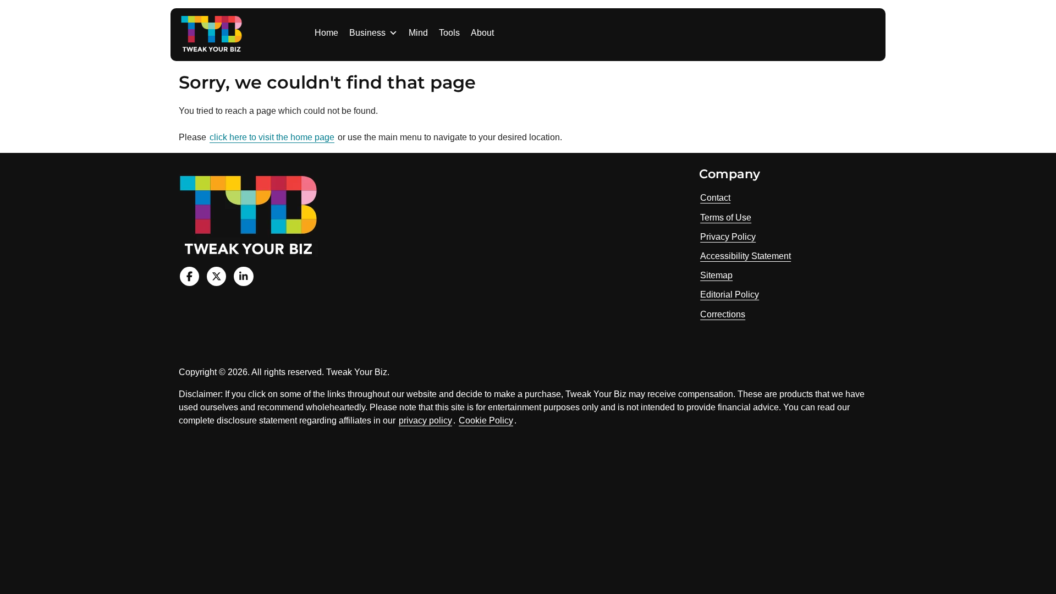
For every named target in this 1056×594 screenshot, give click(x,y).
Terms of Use (725, 217)
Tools (449, 32)
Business (367, 32)
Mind (418, 32)
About (482, 32)
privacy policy (425, 420)
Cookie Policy (486, 420)
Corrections (722, 314)
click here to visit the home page (272, 137)
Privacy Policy (728, 236)
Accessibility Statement (745, 256)
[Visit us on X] (216, 276)
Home (326, 32)
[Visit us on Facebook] (189, 276)
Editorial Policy (729, 294)
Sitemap (716, 275)
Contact (715, 197)
